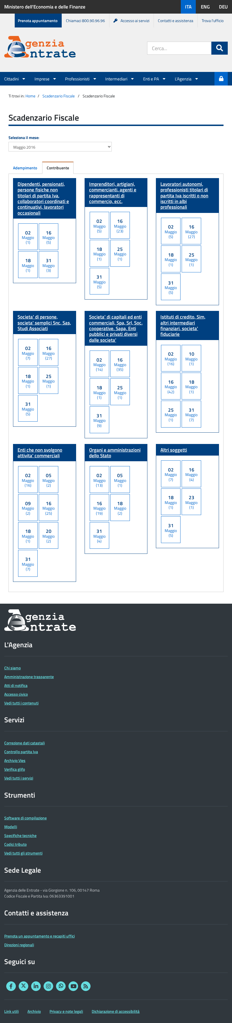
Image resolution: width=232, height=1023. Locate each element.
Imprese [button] (42, 78)
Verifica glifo (14, 769)
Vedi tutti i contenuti (21, 703)
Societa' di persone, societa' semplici (44, 322)
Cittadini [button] (12, 78)
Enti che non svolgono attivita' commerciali (40, 452)
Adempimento (25, 168)
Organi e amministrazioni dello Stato (115, 452)
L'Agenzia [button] (183, 78)
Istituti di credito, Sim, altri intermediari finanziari (182, 325)
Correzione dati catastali (24, 743)
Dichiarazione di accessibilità (115, 1011)
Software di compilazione (25, 818)
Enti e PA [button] (151, 78)
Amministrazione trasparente (29, 677)
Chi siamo (12, 668)
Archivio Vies (14, 760)
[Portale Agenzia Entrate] (40, 48)
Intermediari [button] (116, 78)
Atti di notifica (15, 685)
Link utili (11, 1011)
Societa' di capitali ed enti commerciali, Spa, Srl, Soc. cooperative (116, 328)
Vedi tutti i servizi (18, 778)
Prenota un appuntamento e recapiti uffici (39, 936)
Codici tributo (15, 844)
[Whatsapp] (61, 986)
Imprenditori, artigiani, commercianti (112, 192)
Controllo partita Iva (21, 752)
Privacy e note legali (66, 1011)
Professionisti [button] (77, 78)
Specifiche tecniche (20, 835)
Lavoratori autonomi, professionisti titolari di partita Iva (184, 195)
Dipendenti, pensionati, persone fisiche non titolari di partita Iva (43, 198)
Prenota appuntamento (37, 21)
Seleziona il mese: (23, 137)
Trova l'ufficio (213, 21)
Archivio (34, 1011)
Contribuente (58, 168)
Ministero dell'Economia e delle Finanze (44, 6)
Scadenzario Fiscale (58, 96)
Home (30, 96)
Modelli (10, 827)
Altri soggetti (173, 450)
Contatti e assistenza (175, 21)
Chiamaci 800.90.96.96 (85, 21)
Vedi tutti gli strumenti (23, 853)
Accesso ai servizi (135, 21)
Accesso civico (16, 694)
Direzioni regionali (19, 945)
